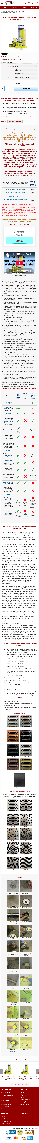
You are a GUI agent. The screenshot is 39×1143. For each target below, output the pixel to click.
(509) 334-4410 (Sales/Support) (5, 1101)
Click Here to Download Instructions (19, 240)
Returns (22, 1097)
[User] (33, 3)
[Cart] (37, 3)
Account (15, 7)
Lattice (26, 855)
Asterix (26, 812)
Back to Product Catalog (21, 1084)
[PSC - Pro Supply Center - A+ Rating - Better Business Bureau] (10, 1132)
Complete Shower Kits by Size (11, 12)
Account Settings (6, 1121)
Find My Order (5, 1123)
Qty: (2, 88)
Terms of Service (25, 1099)
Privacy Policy (24, 1102)
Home (5, 7)
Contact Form (24, 1104)
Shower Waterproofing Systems (15, 11)
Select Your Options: (7, 62)
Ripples (13, 855)
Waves (26, 869)
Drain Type (11, 66)
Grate (12, 70)
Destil (26, 840)
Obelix (13, 826)
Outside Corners (9, 78)
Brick (13, 812)
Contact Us (34, 7)
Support (25, 7)
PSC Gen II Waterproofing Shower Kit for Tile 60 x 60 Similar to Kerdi (25, 1078)
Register (3, 1119)
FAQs (22, 1092)
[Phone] (29, 3)
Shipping (23, 1095)
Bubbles (26, 826)
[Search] (25, 3)
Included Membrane (9, 74)
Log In (3, 1116)
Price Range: (5, 59)
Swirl (13, 869)
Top (12, 1084)
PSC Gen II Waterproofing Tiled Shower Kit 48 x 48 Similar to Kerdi (8, 1078)
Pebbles (13, 840)
